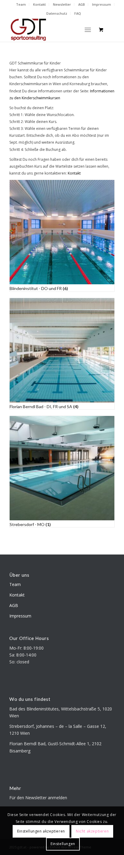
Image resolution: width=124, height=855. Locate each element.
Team (21, 4)
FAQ (77, 13)
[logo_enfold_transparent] (51, 30)
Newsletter (62, 4)
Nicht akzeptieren (92, 831)
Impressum (101, 4)
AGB (81, 4)
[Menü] (88, 29)
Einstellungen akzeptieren (41, 831)
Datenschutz (56, 13)
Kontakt (39, 4)
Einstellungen (63, 843)
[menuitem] (21, 4)
